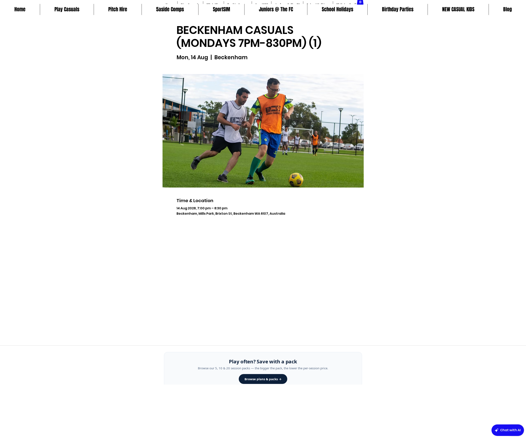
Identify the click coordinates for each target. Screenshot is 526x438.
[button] (170, 9)
